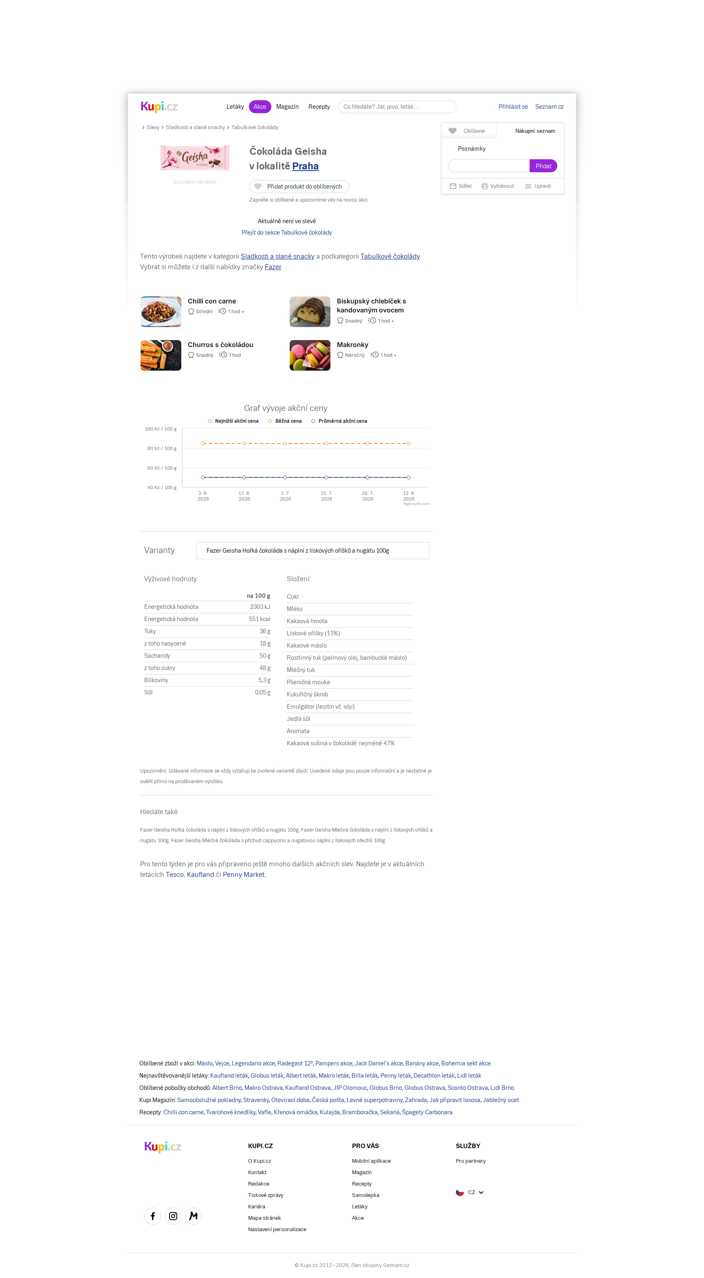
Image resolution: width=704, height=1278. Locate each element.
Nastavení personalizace (277, 1229)
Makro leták (334, 1075)
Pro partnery (471, 1161)
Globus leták (267, 1075)
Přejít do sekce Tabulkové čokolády (287, 232)
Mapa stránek (264, 1218)
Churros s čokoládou (220, 344)
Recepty (319, 106)
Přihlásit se (513, 106)
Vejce (222, 1063)
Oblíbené (474, 131)
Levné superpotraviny (375, 1100)
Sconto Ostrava (468, 1088)
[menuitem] (312, 550)
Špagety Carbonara (427, 1112)
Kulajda (330, 1112)
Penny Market (243, 874)
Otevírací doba (290, 1100)
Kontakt (257, 1172)
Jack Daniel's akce (379, 1063)
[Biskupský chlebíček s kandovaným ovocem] (310, 325)
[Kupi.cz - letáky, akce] (159, 108)
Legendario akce (253, 1063)
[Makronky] (310, 368)
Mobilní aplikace (371, 1161)
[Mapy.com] (193, 1217)
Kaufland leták (229, 1075)
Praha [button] (305, 165)
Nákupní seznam (535, 131)
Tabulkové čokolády (254, 127)
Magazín (287, 106)
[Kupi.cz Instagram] (173, 1217)
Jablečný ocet (501, 1100)
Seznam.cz (549, 106)
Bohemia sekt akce (466, 1063)
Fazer (273, 267)
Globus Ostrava (425, 1088)
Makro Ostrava (263, 1088)
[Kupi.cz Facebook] (152, 1217)
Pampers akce (333, 1063)
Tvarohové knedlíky (230, 1112)
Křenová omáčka (295, 1112)
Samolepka (365, 1195)
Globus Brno (386, 1088)
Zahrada (416, 1100)
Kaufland (200, 874)
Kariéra (256, 1206)
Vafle (264, 1112)
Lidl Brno (502, 1088)
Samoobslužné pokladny (209, 1100)
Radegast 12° (295, 1063)
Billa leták (365, 1075)
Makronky (352, 344)
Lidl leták (469, 1075)
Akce (260, 106)
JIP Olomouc (350, 1088)
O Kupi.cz (259, 1161)
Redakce (258, 1184)
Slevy (153, 127)
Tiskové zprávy (265, 1195)
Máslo (205, 1063)
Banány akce (422, 1063)
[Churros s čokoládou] (161, 368)
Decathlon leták (434, 1075)
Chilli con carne (212, 301)
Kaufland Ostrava (308, 1088)
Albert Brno (227, 1088)
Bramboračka (360, 1112)
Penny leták (396, 1075)
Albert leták (301, 1075)
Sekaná (390, 1112)
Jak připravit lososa (454, 1100)
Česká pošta (328, 1100)
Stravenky (256, 1100)
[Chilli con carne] (161, 325)
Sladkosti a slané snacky (195, 127)
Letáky (235, 106)
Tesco (175, 874)
